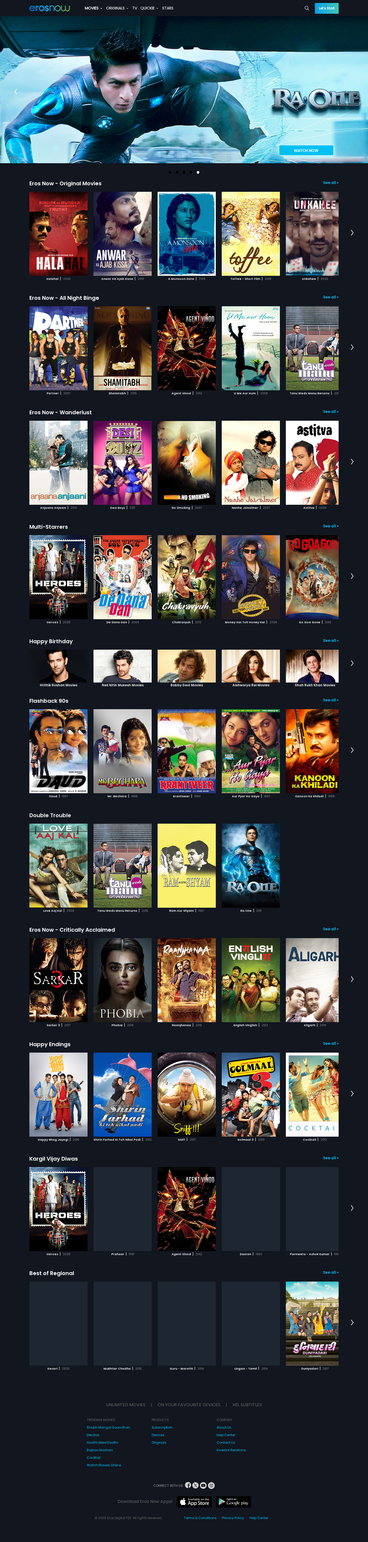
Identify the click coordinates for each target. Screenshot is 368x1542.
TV (134, 8)
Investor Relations (231, 1450)
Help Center (226, 1435)
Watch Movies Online (104, 1465)
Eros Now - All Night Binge (64, 298)
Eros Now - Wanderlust (60, 412)
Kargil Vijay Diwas (53, 1158)
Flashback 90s (48, 701)
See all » (331, 182)
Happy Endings (50, 1044)
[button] (170, 172)
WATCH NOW (306, 150)
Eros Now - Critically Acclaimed (72, 930)
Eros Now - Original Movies (65, 183)
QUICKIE (148, 8)
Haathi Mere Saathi (102, 1442)
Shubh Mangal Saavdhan (108, 1427)
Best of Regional (51, 1273)
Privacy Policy (233, 1518)
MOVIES (92, 8)
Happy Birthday (51, 641)
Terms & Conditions (200, 1518)
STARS (167, 8)
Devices (158, 1435)
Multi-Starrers (48, 527)
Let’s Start (327, 8)
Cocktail (93, 1457)
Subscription (162, 1427)
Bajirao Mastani (100, 1450)
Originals (159, 1442)
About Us (224, 1427)
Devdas (93, 1435)
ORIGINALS (116, 8)
